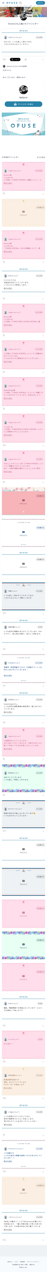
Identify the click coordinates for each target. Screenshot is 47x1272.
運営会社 (32, 1264)
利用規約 (22, 1262)
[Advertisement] (23, 144)
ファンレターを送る (25, 104)
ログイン (40, 3)
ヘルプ (16, 1262)
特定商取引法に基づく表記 (20, 1264)
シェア (16, 59)
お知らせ (9, 1262)
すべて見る (41, 157)
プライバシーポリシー (33, 1262)
